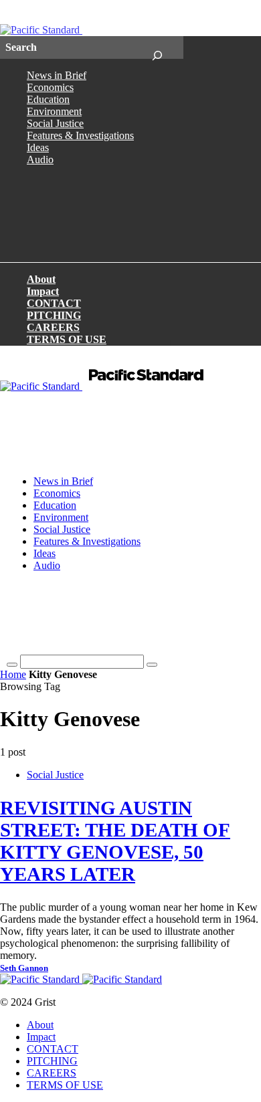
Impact (43, 291)
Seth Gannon (24, 968)
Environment (54, 111)
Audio (40, 159)
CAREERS (53, 327)
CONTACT (54, 303)
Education (48, 99)
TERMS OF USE (66, 339)
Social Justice (55, 123)
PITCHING (54, 315)
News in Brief (56, 75)
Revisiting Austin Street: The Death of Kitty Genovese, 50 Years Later (115, 841)
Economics (50, 87)
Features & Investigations (80, 135)
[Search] (157, 47)
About (41, 279)
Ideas (38, 147)
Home (13, 674)
